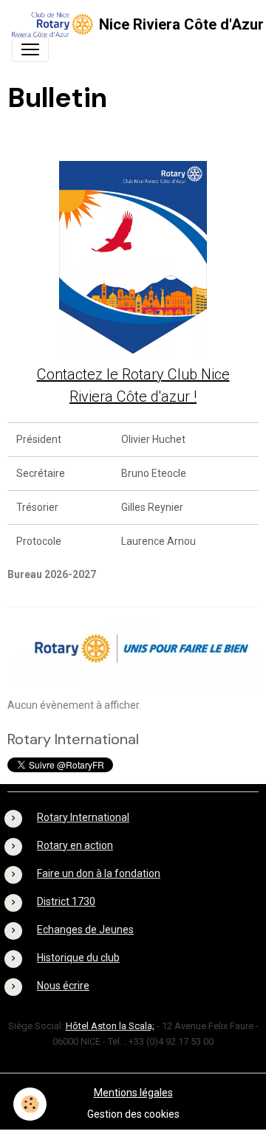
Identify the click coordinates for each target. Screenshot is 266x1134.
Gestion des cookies (133, 1114)
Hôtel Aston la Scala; (110, 1025)
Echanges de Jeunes (85, 929)
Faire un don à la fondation (98, 873)
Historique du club (78, 957)
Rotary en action (75, 845)
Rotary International (83, 817)
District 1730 (66, 901)
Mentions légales (133, 1093)
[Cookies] (30, 1104)
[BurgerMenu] (30, 49)
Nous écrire (63, 986)
